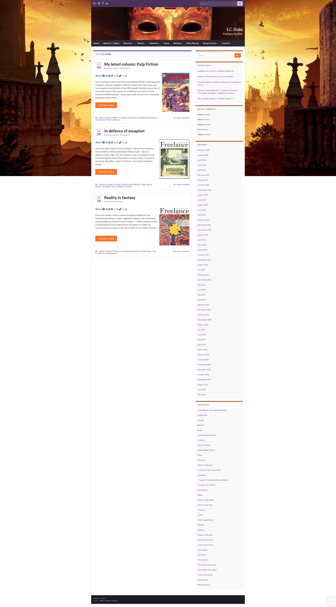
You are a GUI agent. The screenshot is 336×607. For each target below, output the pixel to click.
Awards (201, 420)
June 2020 (202, 200)
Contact (226, 43)
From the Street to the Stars (209, 470)
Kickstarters (203, 490)
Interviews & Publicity (207, 485)
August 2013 (203, 384)
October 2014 (203, 315)
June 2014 (202, 335)
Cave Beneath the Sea (207, 435)
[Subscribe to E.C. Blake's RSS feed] (94, 3)
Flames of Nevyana (205, 465)
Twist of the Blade (205, 575)
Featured (116, 135)
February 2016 (203, 275)
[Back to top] (330, 591)
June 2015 (202, 290)
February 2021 (203, 175)
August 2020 (203, 195)
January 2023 (203, 155)
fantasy (117, 184)
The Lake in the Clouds (207, 565)
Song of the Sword (205, 540)
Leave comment (183, 118)
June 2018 (202, 245)
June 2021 (202, 165)
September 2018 (204, 230)
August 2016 (203, 265)
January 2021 (203, 180)
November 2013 (204, 369)
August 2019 (203, 205)
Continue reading (106, 105)
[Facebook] (103, 3)
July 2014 (201, 330)
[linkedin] (107, 3)
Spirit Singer (203, 550)
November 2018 (204, 225)
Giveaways (202, 475)
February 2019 (203, 220)
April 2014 (202, 344)
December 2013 (204, 364)
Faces (166, 43)
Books (200, 430)
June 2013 (202, 389)
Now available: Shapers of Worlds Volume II (215, 98)
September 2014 (204, 320)
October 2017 (203, 255)
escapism (110, 184)
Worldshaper (203, 580)
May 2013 (202, 394)
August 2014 (203, 325)
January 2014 (203, 359)
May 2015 (202, 295)
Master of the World (206, 500)
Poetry (200, 515)
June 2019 (202, 210)
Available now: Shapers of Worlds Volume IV (216, 71)
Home (96, 43)
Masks (140, 43)
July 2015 (201, 285)
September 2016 (204, 260)
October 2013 (203, 374)
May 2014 (202, 339)
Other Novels (192, 43)
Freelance (123, 118)
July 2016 (201, 270)
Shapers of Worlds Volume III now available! (215, 76)
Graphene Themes (111, 601)
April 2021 (202, 170)
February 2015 (203, 305)
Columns (116, 68)
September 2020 (204, 190)
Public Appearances (206, 520)
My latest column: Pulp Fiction (131, 64)
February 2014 (203, 354)
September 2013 (204, 379)
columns (101, 118)
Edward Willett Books (206, 450)
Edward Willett (112, 118)
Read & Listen (210, 43)
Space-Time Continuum (110, 120)
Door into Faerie (204, 445)
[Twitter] (98, 3)
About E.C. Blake (111, 43)
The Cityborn (203, 560)
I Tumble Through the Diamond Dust (213, 480)
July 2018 (201, 240)
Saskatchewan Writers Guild (133, 184)
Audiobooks (202, 415)
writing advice (111, 253)
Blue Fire (127, 43)
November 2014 (204, 310)
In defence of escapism (124, 130)
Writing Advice (125, 68)
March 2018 (202, 250)
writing (128, 186)
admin (108, 68)
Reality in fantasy (119, 197)
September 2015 (204, 280)
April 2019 (202, 215)
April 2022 (202, 160)
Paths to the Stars (205, 505)
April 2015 (202, 300)
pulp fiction (133, 118)
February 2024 (203, 150)
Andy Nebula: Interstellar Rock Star (212, 410)
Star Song (202, 555)
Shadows (154, 43)
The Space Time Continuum (113, 186)
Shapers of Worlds (205, 535)
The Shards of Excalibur (207, 570)
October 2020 (203, 185)
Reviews (178, 43)
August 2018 (203, 235)
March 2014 (202, 349)
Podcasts (201, 510)
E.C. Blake (235, 29)
